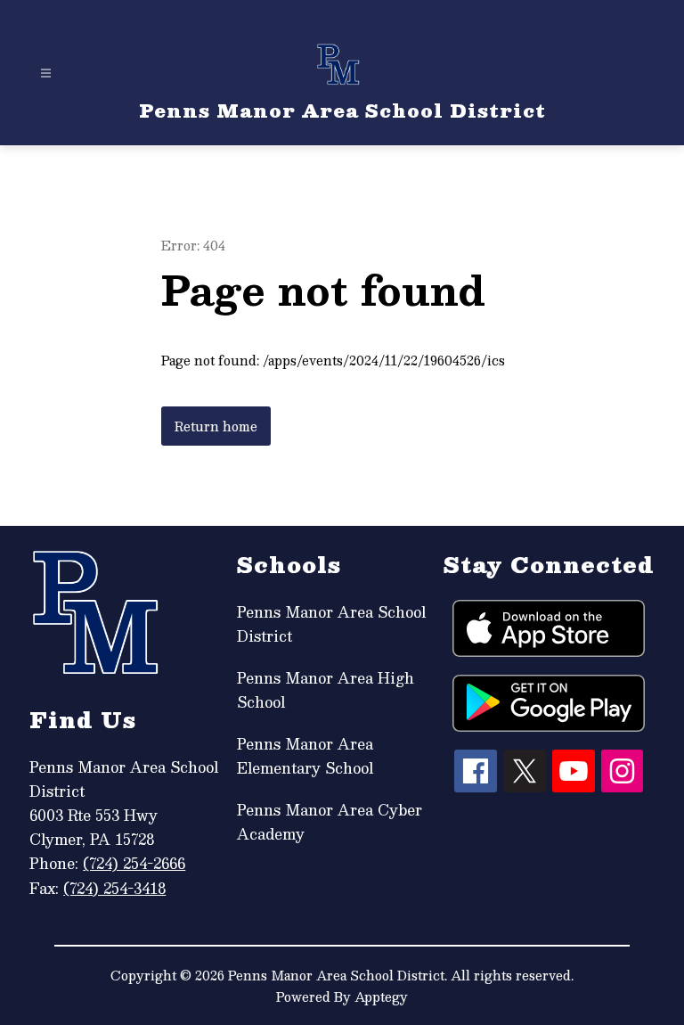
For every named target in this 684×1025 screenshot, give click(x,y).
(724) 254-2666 (134, 863)
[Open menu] (46, 73)
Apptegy (381, 996)
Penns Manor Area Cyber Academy (329, 822)
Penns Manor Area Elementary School (305, 756)
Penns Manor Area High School (325, 690)
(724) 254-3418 (114, 888)
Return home (216, 426)
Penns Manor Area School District (331, 624)
